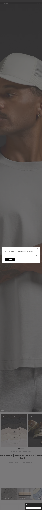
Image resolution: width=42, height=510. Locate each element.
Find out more (37, 505)
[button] (37, 248)
